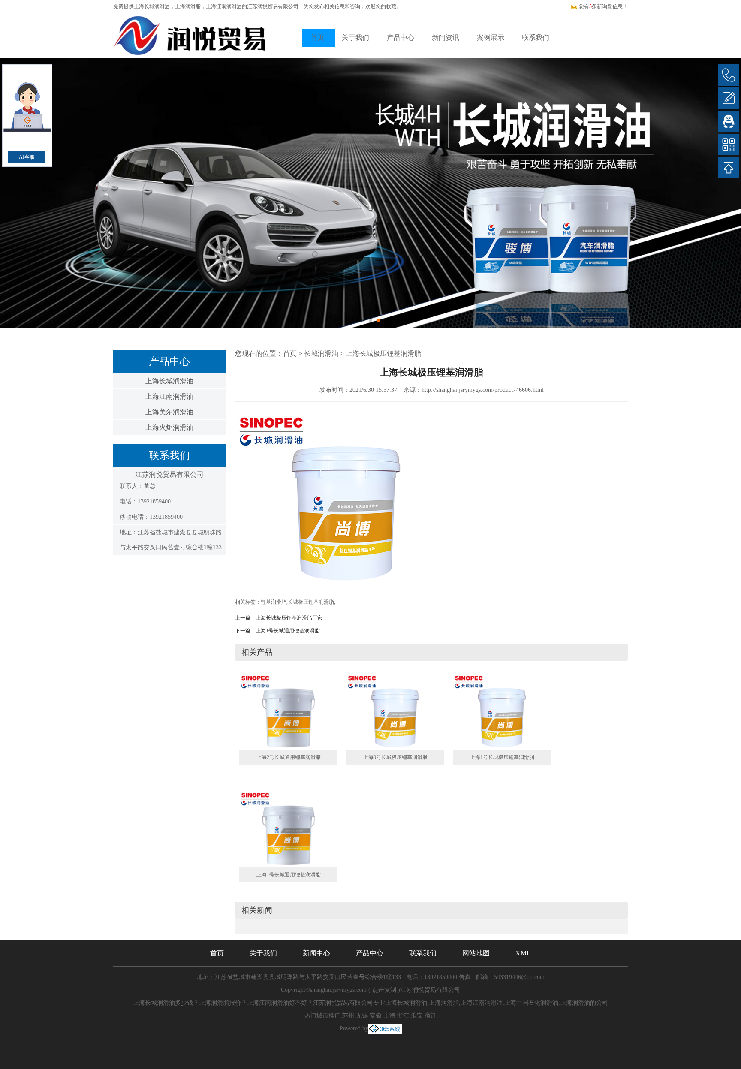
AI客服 (27, 157)
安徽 (376, 1015)
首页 (317, 37)
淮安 (417, 1015)
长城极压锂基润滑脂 (311, 602)
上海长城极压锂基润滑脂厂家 (289, 618)
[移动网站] (728, 144)
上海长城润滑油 (152, 6)
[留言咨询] (728, 98)
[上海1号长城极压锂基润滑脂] (502, 711)
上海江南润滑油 (169, 396)
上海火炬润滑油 (169, 427)
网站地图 (476, 953)
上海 (389, 1015)
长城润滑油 (321, 353)
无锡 (362, 1015)
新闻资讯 (445, 37)
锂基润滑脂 (273, 602)
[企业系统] (385, 1028)
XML (523, 953)
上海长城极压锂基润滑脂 (383, 353)
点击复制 (384, 990)
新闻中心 (316, 953)
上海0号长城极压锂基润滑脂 (395, 757)
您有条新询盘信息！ (603, 6)
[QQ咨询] (728, 121)
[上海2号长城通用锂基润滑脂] (288, 711)
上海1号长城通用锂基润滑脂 (288, 631)
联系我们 (535, 37)
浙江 (403, 1015)
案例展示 (490, 37)
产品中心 (400, 37)
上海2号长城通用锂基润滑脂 (288, 757)
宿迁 (431, 1015)
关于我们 (355, 37)
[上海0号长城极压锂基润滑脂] (395, 711)
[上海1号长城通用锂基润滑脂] (288, 828)
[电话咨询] (728, 75)
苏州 (348, 1015)
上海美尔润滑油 (169, 412)
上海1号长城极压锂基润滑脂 (502, 757)
